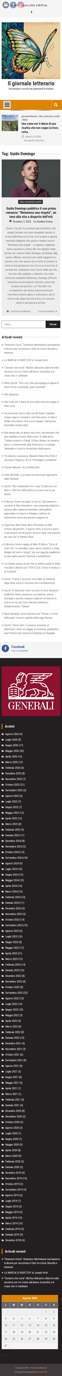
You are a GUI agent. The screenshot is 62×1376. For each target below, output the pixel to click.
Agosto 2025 (12, 796)
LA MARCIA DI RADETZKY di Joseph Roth (26, 360)
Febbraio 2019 (12, 1229)
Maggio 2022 (12, 1015)
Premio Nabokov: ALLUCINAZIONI (21, 467)
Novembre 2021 (13, 1049)
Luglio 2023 (11, 936)
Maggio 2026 (12, 751)
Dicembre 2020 (13, 1110)
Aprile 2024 (11, 886)
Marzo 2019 (11, 1223)
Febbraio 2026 (12, 767)
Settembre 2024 (14, 857)
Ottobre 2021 (12, 1054)
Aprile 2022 (11, 1020)
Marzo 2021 (11, 1094)
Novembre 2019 (13, 1178)
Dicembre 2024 (13, 841)
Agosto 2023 (12, 930)
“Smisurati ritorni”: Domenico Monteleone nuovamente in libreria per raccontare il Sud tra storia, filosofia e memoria (32, 348)
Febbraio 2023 (12, 964)
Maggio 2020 (12, 1144)
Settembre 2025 (14, 790)
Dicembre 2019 (13, 1172)
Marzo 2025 (11, 824)
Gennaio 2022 (12, 1037)
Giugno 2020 (11, 1139)
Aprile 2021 (11, 1088)
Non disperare (11, 394)
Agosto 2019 (12, 1195)
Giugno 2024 (11, 874)
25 (13, 1338)
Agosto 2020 (12, 1127)
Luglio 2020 (11, 1133)
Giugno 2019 (11, 1206)
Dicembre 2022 (13, 975)
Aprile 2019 (11, 1217)
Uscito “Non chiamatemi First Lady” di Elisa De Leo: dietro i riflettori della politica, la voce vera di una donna (30, 490)
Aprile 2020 (11, 1150)
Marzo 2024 (11, 891)
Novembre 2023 (13, 914)
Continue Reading (46, 311)
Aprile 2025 (11, 818)
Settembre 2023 (14, 925)
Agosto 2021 (12, 1065)
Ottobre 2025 (12, 784)
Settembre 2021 (14, 1060)
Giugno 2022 (11, 1009)
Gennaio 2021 (12, 1105)
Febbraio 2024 (12, 897)
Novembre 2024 (13, 846)
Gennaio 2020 (12, 1167)
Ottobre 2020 (12, 1122)
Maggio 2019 (12, 1212)
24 (5, 1338)
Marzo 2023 (11, 959)
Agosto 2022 (12, 998)
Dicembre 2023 (13, 908)
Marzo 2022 (11, 1026)
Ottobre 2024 (12, 852)
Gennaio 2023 (12, 970)
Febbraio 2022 (12, 1032)
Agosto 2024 (12, 863)
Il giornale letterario (31, 83)
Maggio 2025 (12, 812)
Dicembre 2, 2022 (22, 221)
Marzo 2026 (11, 762)
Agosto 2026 (12, 734)
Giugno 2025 (11, 807)
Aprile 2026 (11, 756)
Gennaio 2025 (12, 835)
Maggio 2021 (12, 1082)
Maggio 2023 (12, 947)
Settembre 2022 (14, 992)
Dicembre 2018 (13, 1240)
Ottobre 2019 (12, 1184)
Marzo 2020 (11, 1155)
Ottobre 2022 (12, 987)
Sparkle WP (42, 1372)
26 (22, 1338)
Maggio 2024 (12, 880)
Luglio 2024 (11, 869)
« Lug (4, 1355)
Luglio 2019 (11, 1200)
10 (5, 1325)
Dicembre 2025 (13, 773)
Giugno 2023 (11, 942)
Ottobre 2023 (12, 919)
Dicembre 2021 (13, 1043)
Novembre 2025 (13, 779)
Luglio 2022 (11, 1004)
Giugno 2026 (11, 745)
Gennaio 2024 (12, 902)
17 (5, 1332)
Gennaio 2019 (12, 1234)
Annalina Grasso (45, 221)
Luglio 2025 (11, 801)
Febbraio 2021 (12, 1099)
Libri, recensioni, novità (31, 116)
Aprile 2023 (11, 953)
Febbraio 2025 (12, 829)
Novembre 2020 (13, 1116)
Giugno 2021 (11, 1077)
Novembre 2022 (13, 981)
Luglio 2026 (11, 739)
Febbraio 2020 (12, 1161)
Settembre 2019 (14, 1189)
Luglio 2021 (11, 1071)
